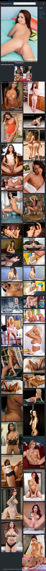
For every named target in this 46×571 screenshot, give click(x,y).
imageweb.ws (6, 3)
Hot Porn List (18, 0)
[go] (37, 3)
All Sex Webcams (11, 0)
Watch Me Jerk (42, 13)
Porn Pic (40, 16)
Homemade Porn (25, 0)
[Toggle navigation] (43, 3)
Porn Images (41, 18)
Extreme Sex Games (34, 0)
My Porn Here (42, 11)
